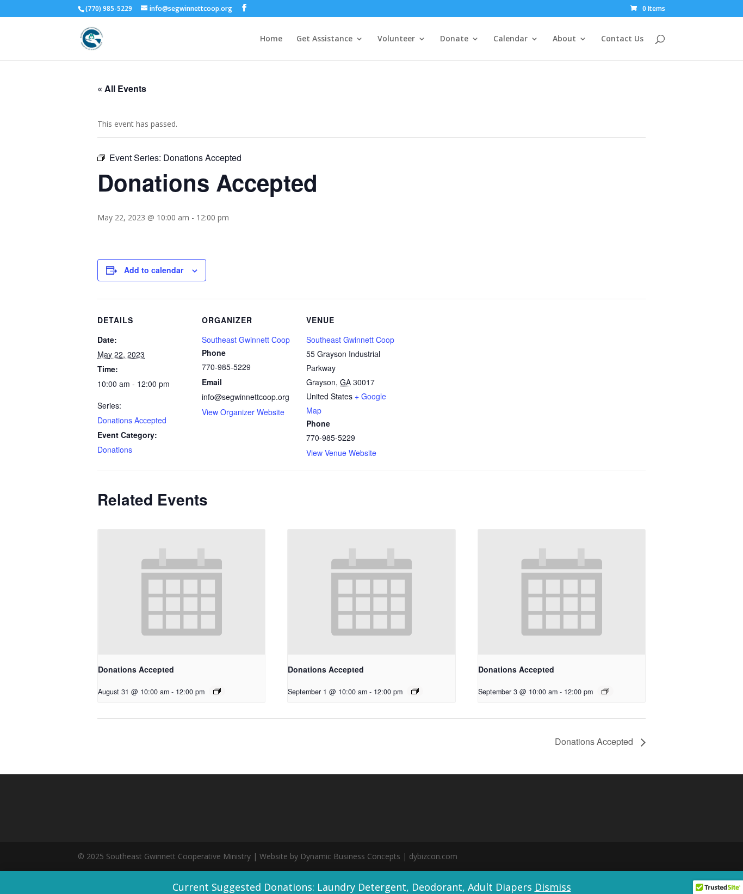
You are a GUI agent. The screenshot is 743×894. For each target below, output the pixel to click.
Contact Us (622, 39)
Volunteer (396, 39)
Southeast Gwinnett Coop (246, 339)
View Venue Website (341, 452)
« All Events (121, 88)
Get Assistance (324, 39)
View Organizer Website (243, 411)
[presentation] (181, 592)
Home (271, 39)
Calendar (510, 39)
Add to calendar (153, 269)
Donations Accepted (131, 420)
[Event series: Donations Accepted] (217, 691)
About (564, 39)
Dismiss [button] (553, 886)
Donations (114, 449)
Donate (454, 39)
